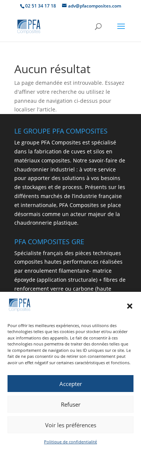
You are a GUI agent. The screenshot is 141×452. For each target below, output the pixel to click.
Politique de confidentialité (70, 441)
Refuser (70, 404)
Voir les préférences (70, 425)
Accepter (70, 383)
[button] (129, 306)
